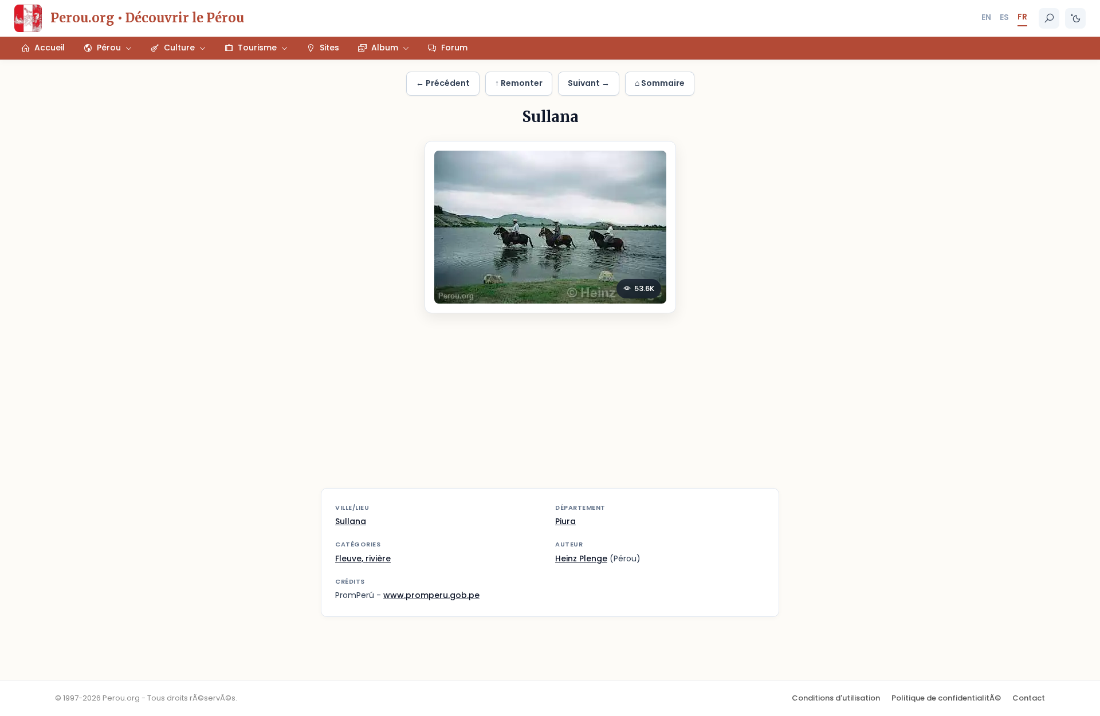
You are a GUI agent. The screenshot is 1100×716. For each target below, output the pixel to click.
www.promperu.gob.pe (431, 595)
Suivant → (589, 83)
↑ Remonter (519, 83)
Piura (565, 521)
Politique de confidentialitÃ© (946, 698)
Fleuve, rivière (363, 558)
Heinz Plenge (581, 558)
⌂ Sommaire (660, 83)
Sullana (350, 521)
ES (1004, 17)
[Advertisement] (550, 408)
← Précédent (443, 83)
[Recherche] (1049, 18)
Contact (1028, 698)
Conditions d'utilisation (836, 698)
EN (986, 17)
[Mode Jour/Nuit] (1075, 18)
